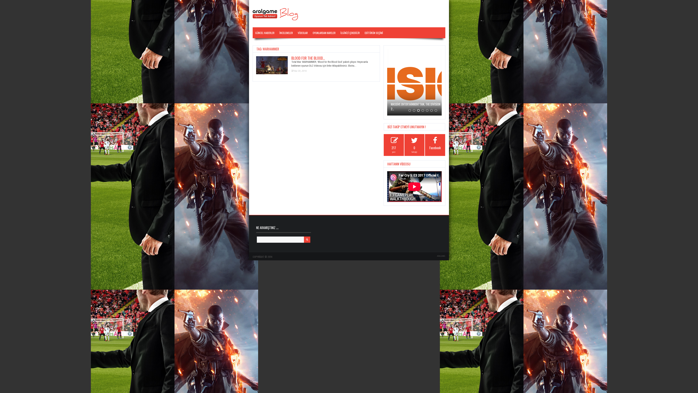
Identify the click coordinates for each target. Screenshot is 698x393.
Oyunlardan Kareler (324, 33)
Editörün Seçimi (374, 33)
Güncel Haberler (264, 33)
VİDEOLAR (303, 33)
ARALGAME (441, 256)
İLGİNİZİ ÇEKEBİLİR (350, 33)
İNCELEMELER (286, 33)
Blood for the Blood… (308, 58)
